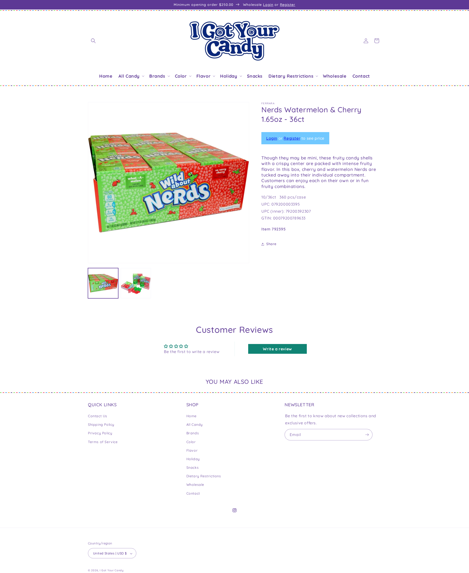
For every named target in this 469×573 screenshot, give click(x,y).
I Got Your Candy (112, 570)
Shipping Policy (101, 424)
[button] (93, 40)
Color (191, 442)
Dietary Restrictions (203, 476)
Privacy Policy (100, 433)
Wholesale (195, 485)
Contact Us (97, 416)
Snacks (192, 467)
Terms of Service (103, 442)
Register (287, 4)
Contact (193, 493)
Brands (192, 433)
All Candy (194, 424)
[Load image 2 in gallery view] (136, 283)
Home (191, 416)
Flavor (192, 450)
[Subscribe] (367, 434)
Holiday (193, 459)
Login (268, 4)
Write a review (277, 349)
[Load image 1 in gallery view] (103, 283)
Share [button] (271, 244)
